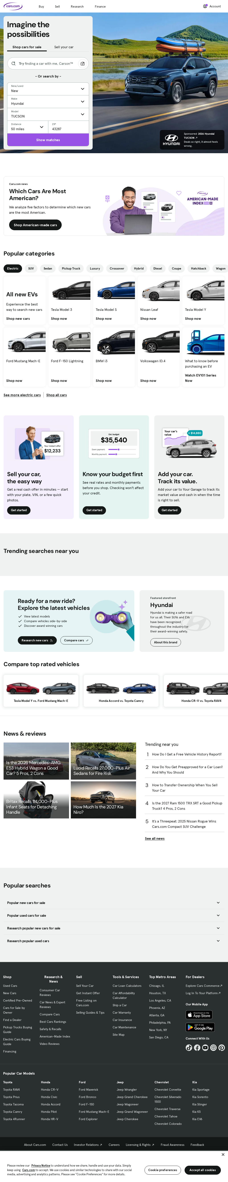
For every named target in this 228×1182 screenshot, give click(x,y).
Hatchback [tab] (198, 268)
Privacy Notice (40, 1165)
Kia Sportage (201, 1090)
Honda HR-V (49, 1119)
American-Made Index (55, 1036)
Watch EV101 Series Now (203, 378)
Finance (100, 6)
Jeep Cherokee (127, 1119)
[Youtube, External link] (205, 1047)
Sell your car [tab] (63, 47)
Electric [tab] (12, 268)
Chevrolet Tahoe (166, 1116)
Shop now (59, 318)
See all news (155, 838)
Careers (114, 1145)
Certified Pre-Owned (17, 1000)
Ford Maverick (88, 1090)
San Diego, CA (158, 1037)
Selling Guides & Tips (90, 1012)
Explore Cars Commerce (203, 986)
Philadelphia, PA (160, 1023)
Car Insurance (122, 1020)
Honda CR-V (49, 1090)
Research (77, 6)
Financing (9, 1051)
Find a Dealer (12, 1020)
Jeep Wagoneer (127, 1104)
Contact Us (60, 1145)
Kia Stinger (199, 1104)
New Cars (9, 993)
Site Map (118, 1035)
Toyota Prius (11, 1097)
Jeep (120, 1082)
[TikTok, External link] (189, 1047)
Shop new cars (18, 318)
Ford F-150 (86, 1104)
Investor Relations (86, 1145)
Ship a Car (120, 1005)
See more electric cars (22, 395)
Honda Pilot (49, 1112)
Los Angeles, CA (160, 1000)
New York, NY (158, 1030)
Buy (41, 6)
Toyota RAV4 (11, 1090)
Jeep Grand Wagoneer (132, 1112)
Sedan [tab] (48, 268)
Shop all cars (56, 395)
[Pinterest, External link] (221, 1047)
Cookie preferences (162, 1170)
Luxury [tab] (95, 268)
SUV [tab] (31, 268)
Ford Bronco (87, 1097)
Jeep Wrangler (127, 1090)
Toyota (7, 1082)
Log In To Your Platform (202, 993)
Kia (194, 1082)
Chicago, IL (156, 986)
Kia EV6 (197, 1119)
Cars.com (28, 1170)
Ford (82, 1082)
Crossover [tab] (117, 268)
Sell (57, 6)
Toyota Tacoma (13, 1104)
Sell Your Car (85, 986)
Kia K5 (196, 1112)
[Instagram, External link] (213, 1047)
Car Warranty (122, 1012)
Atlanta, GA (156, 1015)
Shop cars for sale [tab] (26, 47)
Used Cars (10, 986)
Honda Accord (50, 1104)
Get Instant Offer (88, 993)
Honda (45, 1082)
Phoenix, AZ (157, 1008)
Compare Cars (50, 1014)
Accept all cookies (202, 1170)
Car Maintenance (124, 1027)
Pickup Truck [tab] (71, 268)
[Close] (223, 1154)
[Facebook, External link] (197, 1047)
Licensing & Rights (138, 1145)
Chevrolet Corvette (168, 1090)
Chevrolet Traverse (168, 1109)
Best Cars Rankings (53, 1022)
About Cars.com (35, 1145)
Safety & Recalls (50, 1029)
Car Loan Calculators (127, 986)
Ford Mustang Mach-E (94, 1112)
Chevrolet (162, 1082)
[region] (114, 1166)
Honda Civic (49, 1097)
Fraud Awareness (172, 1145)
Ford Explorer (88, 1119)
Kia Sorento (200, 1097)
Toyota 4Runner (14, 1119)
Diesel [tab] (157, 268)
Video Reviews (49, 1044)
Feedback (197, 1145)
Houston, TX (157, 993)
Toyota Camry (12, 1112)
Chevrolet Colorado (168, 1124)
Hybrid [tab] (139, 268)
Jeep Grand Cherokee (132, 1097)
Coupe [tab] (176, 268)
